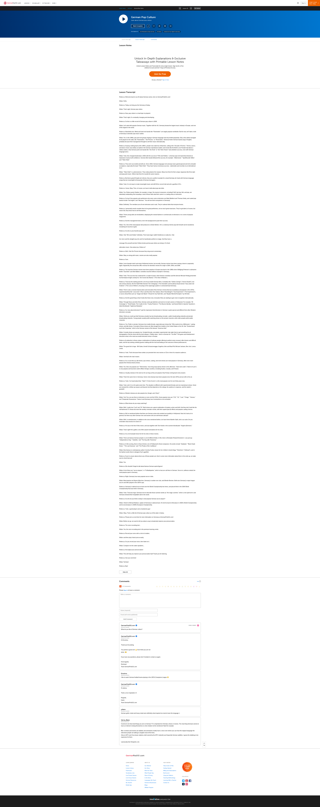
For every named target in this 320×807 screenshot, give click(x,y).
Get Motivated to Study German (147, 31)
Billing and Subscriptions (169, 770)
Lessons (26, 3)
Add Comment (127, 619)
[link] (180, 8)
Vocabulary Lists (130, 773)
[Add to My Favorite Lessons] (154, 26)
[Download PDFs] (165, 26)
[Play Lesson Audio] (123, 18)
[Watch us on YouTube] (186, 780)
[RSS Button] (120, 586)
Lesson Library (122, 8)
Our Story (147, 768)
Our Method (148, 765)
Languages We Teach (150, 780)
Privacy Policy (179, 802)
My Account (166, 773)
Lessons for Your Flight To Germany (172, 31)
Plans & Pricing (148, 775)
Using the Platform (168, 775)
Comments (154, 39)
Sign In (304, 3)
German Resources (131, 780)
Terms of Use (187, 802)
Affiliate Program (149, 787)
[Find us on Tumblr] (183, 784)
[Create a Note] (159, 26)
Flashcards (129, 770)
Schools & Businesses (150, 782)
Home (127, 765)
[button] (298, 3)
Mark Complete (138, 26)
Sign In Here (165, 80)
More (54, 3)
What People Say (149, 773)
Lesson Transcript (139, 39)
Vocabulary (36, 3)
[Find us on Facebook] (190, 780)
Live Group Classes (131, 777)
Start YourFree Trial (313, 3)
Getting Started (167, 768)
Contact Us (166, 782)
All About (130, 8)
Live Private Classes (131, 775)
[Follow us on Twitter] (183, 780)
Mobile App (129, 785)
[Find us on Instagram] (186, 784)
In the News (148, 777)
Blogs (146, 785)
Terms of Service (176, 803)
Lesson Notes (125, 39)
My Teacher (46, 3)
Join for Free (160, 74)
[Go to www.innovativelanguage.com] (160, 799)
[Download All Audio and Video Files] (170, 26)
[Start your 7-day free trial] (187, 767)
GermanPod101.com (170, 802)
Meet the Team (148, 770)
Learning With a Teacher (169, 780)
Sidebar (198, 8)
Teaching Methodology (169, 777)
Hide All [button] (125, 572)
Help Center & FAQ (168, 765)
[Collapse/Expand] (160, 581)
